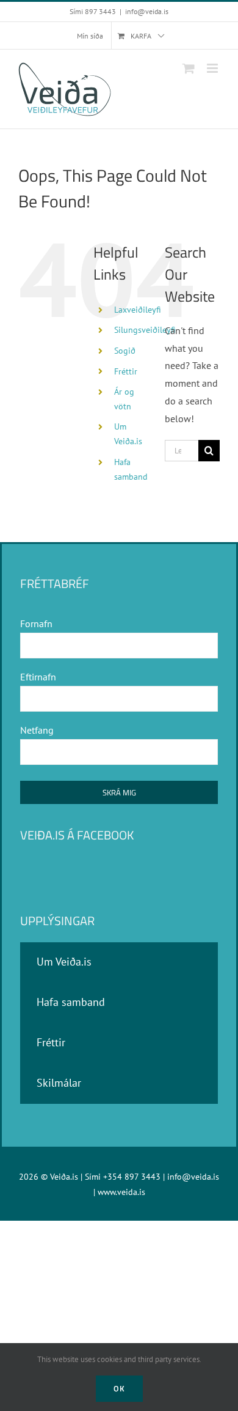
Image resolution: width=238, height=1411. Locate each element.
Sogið (124, 350)
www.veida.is (121, 1191)
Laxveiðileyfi (137, 309)
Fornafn (36, 623)
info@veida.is (146, 11)
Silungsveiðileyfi (145, 329)
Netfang (37, 730)
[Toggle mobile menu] (213, 68)
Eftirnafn (38, 677)
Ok (119, 1388)
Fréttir (125, 371)
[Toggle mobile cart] (188, 68)
